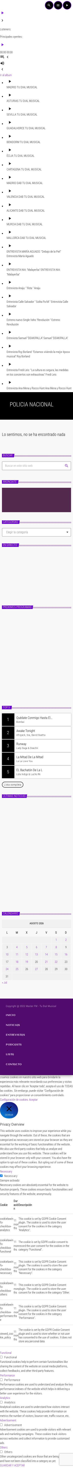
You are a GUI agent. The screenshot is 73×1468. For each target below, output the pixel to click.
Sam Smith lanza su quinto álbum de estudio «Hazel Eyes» (41, 877)
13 (36, 954)
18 (17, 962)
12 (26, 954)
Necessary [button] (6, 1171)
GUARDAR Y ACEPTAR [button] (12, 1465)
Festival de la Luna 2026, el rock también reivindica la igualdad (43, 860)
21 (46, 962)
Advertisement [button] (8, 1420)
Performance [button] (7, 1375)
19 (26, 962)
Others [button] (4, 1447)
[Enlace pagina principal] (9, 5)
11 (17, 954)
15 (56, 954)
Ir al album (6, 75)
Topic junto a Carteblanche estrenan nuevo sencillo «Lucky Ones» (41, 826)
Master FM (12, 575)
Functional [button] (5, 1353)
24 (7, 969)
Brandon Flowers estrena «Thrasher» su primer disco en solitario (43, 843)
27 (36, 969)
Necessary (10, 1176)
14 (46, 954)
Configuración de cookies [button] (14, 1099)
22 (56, 962)
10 (7, 954)
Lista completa (12, 784)
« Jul (4, 982)
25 (17, 969)
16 (66, 954)
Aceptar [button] (33, 1099)
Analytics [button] (5, 1398)
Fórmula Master (16, 582)
